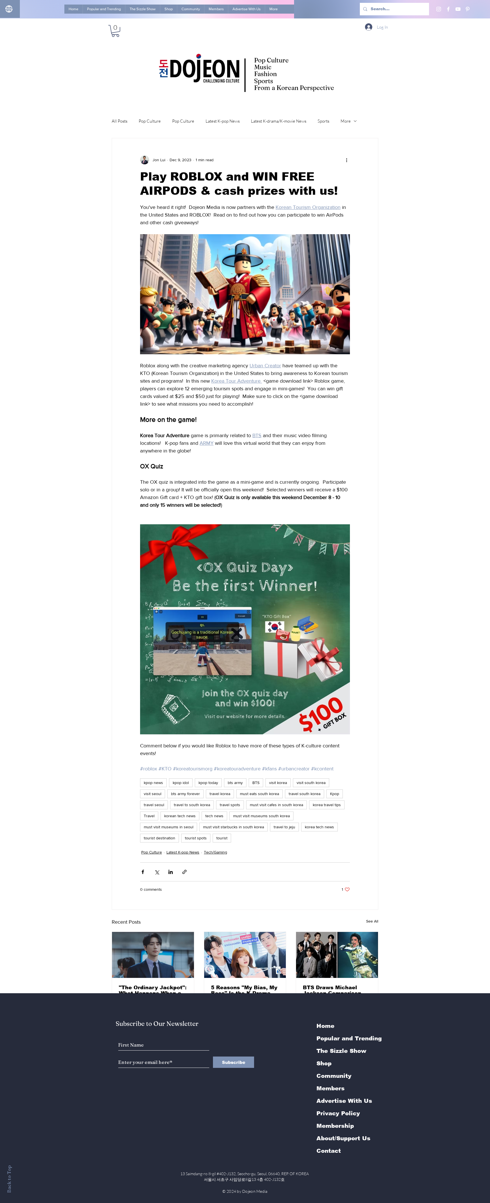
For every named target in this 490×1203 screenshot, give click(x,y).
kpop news (153, 782)
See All (372, 921)
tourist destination (159, 838)
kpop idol (181, 782)
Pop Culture (150, 121)
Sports (323, 121)
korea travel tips (327, 804)
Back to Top (9, 1179)
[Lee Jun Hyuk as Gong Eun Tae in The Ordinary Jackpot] (153, 955)
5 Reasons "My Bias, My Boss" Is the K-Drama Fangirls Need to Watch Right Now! (244, 990)
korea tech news (319, 827)
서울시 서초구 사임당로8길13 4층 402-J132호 (245, 1179)
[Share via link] (184, 872)
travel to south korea (192, 804)
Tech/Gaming (215, 852)
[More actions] (346, 159)
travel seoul (154, 804)
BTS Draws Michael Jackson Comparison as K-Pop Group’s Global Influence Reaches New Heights (336, 990)
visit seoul (152, 793)
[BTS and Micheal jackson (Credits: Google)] (337, 955)
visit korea (278, 782)
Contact (328, 1151)
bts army (235, 782)
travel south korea (304, 793)
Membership (335, 1126)
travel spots (230, 804)
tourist (221, 838)
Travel (149, 816)
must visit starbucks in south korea (233, 827)
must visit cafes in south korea (276, 804)
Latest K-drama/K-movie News (278, 121)
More (346, 121)
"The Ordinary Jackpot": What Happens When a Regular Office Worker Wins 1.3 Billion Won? (153, 990)
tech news (214, 816)
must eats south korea (259, 793)
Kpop (334, 793)
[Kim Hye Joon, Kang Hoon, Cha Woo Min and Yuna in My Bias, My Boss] (245, 955)
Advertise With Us (344, 1101)
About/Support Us (343, 1138)
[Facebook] (448, 9)
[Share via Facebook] (142, 872)
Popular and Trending (349, 1038)
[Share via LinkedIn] (170, 872)
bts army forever (185, 793)
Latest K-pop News (223, 121)
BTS (255, 782)
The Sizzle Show (341, 1051)
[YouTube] (458, 9)
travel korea (220, 793)
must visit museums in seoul (168, 827)
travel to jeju (284, 827)
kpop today (208, 782)
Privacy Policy (338, 1113)
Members (330, 1088)
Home (325, 1026)
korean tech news (180, 816)
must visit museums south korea (261, 816)
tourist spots (196, 838)
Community (333, 1076)
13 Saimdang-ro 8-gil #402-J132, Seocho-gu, (245, 1173)
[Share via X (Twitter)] (156, 872)
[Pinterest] (467, 9)
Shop (323, 1063)
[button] (115, 31)
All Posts (119, 121)
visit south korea (311, 782)
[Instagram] (439, 9)
